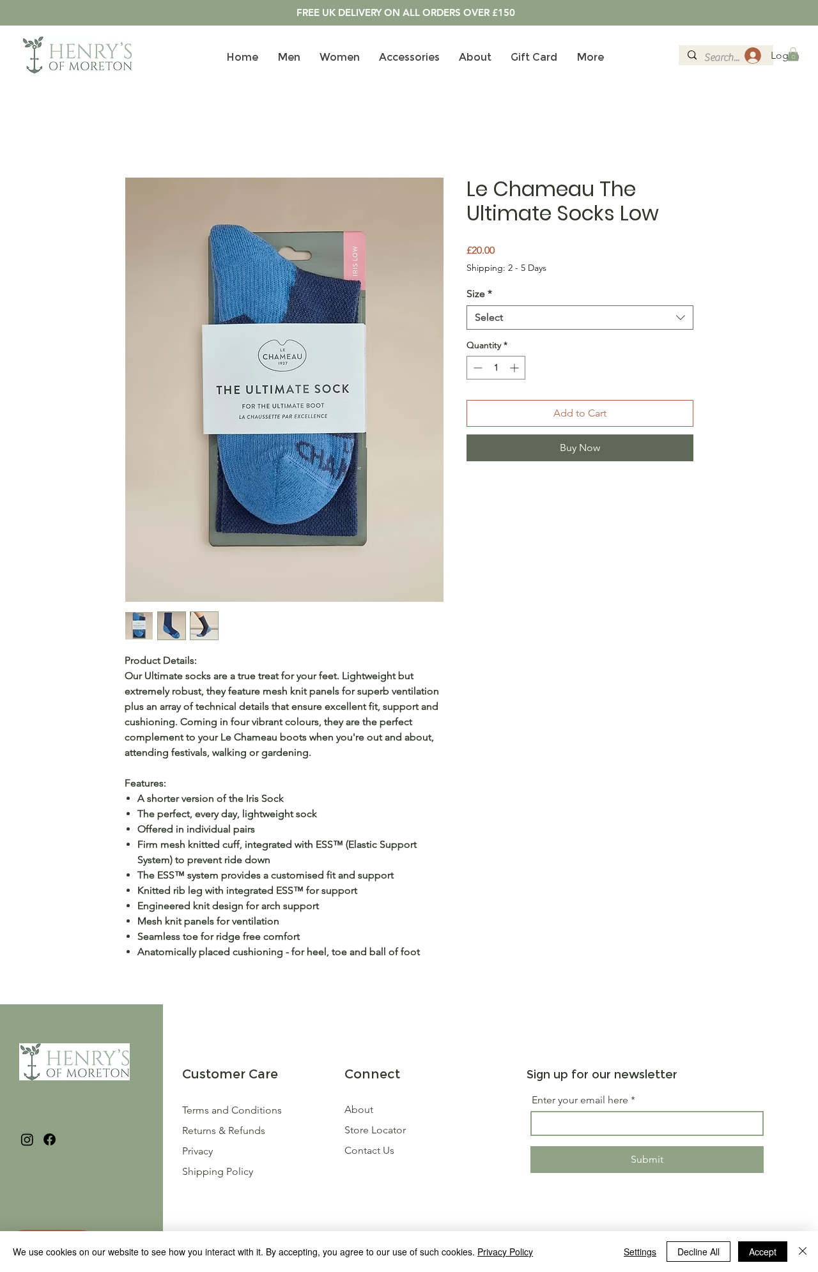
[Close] (802, 1251)
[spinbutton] (495, 369)
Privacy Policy (505, 1251)
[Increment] (515, 369)
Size (479, 295)
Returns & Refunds (225, 1132)
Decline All (698, 1251)
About (358, 1111)
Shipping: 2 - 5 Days (506, 269)
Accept (762, 1251)
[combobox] (580, 319)
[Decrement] (476, 369)
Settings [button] (640, 1251)
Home (139, 132)
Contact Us (369, 1152)
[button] (793, 54)
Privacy (197, 1153)
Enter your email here (580, 1102)
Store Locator (375, 1132)
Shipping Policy (217, 1173)
